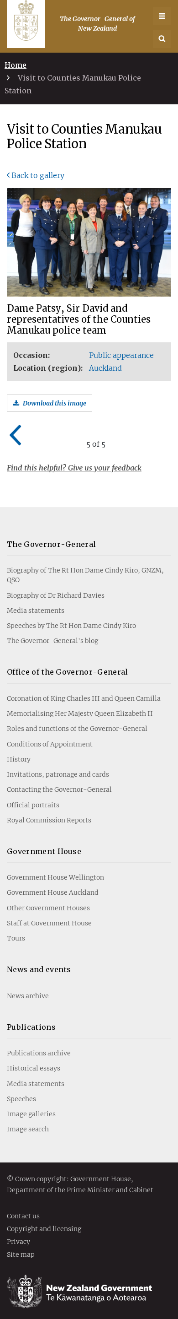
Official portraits (33, 805)
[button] (162, 39)
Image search (28, 1129)
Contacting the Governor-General (59, 789)
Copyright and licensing (44, 1229)
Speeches (21, 1099)
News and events (39, 969)
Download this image (54, 403)
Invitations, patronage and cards (58, 774)
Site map (21, 1255)
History (19, 759)
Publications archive (39, 1053)
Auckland (105, 368)
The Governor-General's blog (52, 641)
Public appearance (121, 355)
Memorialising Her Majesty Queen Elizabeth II (80, 713)
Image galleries (31, 1114)
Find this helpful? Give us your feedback (74, 467)
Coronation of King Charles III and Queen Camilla (84, 698)
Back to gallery (37, 175)
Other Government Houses (48, 908)
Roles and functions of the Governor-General (77, 728)
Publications (31, 1027)
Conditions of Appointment (50, 744)
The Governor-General (51, 544)
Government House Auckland (53, 892)
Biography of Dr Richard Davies (56, 595)
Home (15, 65)
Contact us (23, 1216)
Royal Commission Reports (49, 820)
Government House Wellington (55, 877)
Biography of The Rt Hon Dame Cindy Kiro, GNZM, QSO (85, 575)
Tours (16, 938)
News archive (28, 996)
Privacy (18, 1242)
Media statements (35, 610)
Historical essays (33, 1068)
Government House (44, 851)
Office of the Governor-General (67, 671)
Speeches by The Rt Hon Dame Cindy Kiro (71, 626)
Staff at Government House (49, 923)
